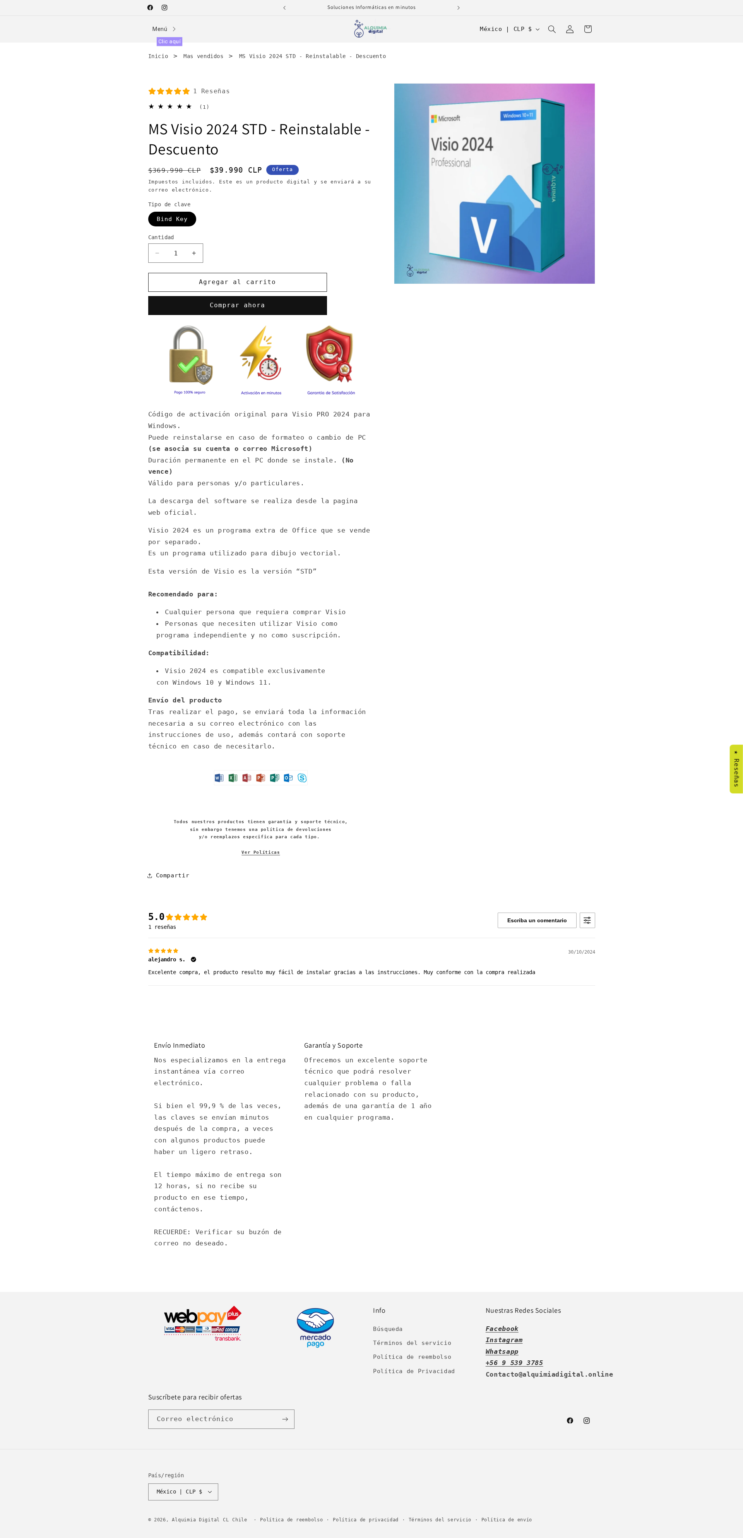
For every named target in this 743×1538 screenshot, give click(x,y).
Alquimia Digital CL (200, 1520)
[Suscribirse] (285, 1419)
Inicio (158, 56)
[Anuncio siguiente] (458, 7)
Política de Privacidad (414, 1371)
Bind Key (172, 219)
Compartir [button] (173, 875)
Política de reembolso (412, 1356)
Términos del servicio (412, 1342)
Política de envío (506, 1520)
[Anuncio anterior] (284, 7)
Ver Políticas (260, 852)
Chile (241, 1520)
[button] (552, 29)
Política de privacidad (366, 1520)
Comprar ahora (237, 305)
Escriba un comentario (537, 920)
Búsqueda (388, 1329)
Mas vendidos (203, 56)
